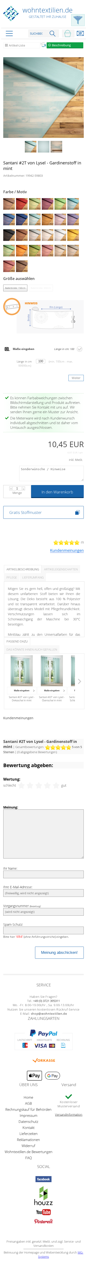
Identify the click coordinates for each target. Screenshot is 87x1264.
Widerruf (28, 1145)
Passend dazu (17, 641)
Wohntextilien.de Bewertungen (28, 1151)
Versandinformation (68, 1114)
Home (28, 1097)
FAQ (28, 1157)
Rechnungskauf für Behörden (28, 1109)
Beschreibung (61, 45)
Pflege (11, 577)
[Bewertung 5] (56, 785)
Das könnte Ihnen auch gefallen (31, 649)
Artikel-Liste (17, 45)
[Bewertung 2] (29, 785)
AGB (28, 1103)
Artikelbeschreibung (22, 569)
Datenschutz (28, 1121)
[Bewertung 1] (21, 785)
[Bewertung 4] (47, 785)
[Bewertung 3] (38, 785)
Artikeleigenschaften (61, 569)
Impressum (28, 1115)
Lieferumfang (33, 577)
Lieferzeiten (28, 1133)
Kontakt (29, 1127)
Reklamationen (28, 1139)
